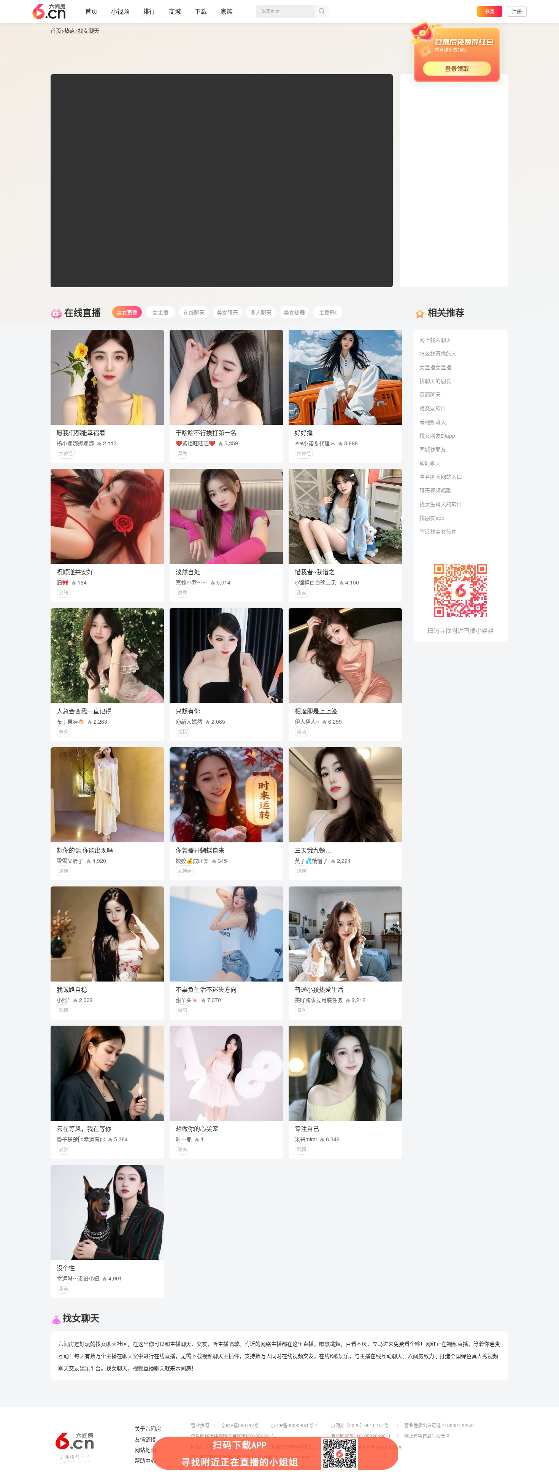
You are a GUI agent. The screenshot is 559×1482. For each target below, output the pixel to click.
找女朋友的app (437, 435)
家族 (227, 11)
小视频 (120, 11)
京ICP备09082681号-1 (294, 1425)
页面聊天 (430, 394)
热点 (69, 30)
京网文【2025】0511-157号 (360, 1425)
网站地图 (145, 1450)
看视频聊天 (432, 422)
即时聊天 (430, 463)
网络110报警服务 (208, 1446)
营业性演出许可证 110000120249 (439, 1425)
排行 (149, 11)
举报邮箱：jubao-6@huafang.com (366, 1446)
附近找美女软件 (438, 531)
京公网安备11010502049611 (361, 1436)
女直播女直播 (435, 367)
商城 (175, 11)
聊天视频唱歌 (435, 490)
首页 (91, 11)
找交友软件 (432, 408)
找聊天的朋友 (435, 380)
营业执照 (200, 1425)
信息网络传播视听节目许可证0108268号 (232, 1436)
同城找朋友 (432, 449)
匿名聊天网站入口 (440, 476)
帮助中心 (145, 1461)
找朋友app (432, 517)
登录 (490, 11)
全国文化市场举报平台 (293, 1446)
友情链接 (145, 1439)
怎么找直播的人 (438, 353)
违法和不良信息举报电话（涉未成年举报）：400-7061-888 (250, 1457)
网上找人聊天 (435, 339)
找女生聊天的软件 (440, 504)
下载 (201, 11)
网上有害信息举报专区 (427, 1436)
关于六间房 (148, 1429)
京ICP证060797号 (240, 1425)
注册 (517, 11)
